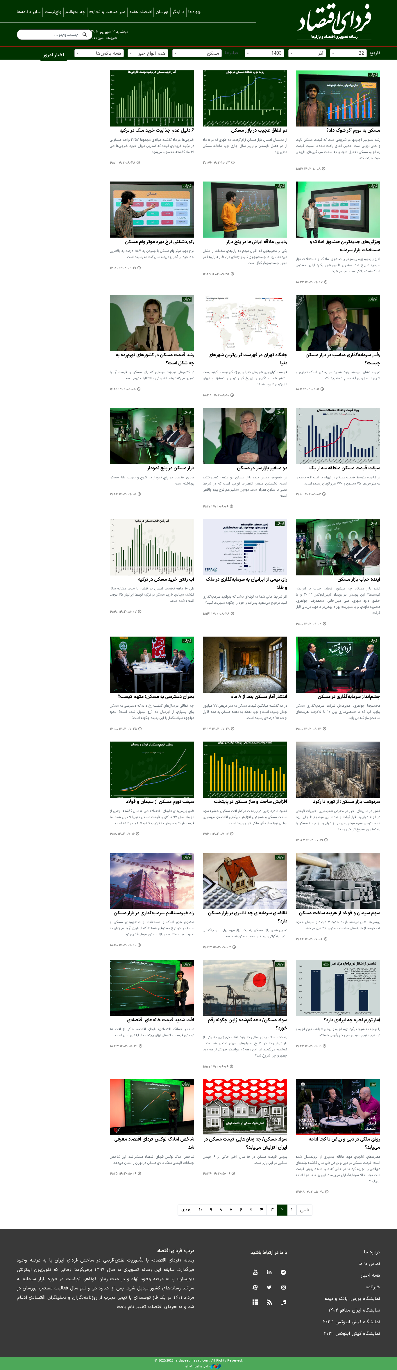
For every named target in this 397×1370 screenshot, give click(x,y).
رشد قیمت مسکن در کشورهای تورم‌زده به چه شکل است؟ (155, 359)
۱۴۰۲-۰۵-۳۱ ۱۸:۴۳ (123, 1046)
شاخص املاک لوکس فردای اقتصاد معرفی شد (154, 1143)
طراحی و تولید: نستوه (197, 1366)
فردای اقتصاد (326, 22)
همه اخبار (370, 1275)
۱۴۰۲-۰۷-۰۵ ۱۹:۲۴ (309, 939)
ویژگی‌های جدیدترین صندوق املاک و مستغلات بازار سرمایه (345, 246)
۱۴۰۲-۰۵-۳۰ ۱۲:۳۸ (310, 1192)
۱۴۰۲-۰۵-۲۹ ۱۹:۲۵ (123, 1173)
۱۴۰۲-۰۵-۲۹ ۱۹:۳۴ (216, 1173)
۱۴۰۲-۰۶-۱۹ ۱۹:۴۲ (308, 1046)
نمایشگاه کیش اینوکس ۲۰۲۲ (352, 1333)
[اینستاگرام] (283, 1288)
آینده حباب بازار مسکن (358, 579)
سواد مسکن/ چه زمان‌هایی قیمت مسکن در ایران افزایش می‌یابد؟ (245, 1143)
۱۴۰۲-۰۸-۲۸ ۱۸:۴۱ (216, 614)
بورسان (162, 12)
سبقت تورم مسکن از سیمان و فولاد (160, 801)
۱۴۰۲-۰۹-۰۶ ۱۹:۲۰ (215, 506)
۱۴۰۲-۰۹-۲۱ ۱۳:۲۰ (123, 268)
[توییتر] (269, 1288)
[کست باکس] (283, 1303)
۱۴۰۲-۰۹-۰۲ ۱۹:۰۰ (308, 624)
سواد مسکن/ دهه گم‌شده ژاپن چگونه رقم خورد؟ (247, 1024)
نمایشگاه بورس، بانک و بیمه (352, 1298)
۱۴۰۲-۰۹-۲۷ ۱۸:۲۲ (309, 282)
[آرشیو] (255, 1303)
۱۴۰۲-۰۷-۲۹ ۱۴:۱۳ (216, 729)
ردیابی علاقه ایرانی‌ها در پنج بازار (256, 241)
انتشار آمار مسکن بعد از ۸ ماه (259, 696)
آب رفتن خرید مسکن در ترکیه (166, 579)
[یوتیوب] (255, 1273)
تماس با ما (369, 1263)
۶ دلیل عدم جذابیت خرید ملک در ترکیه (156, 130)
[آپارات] (255, 1288)
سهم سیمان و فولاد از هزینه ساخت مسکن (339, 913)
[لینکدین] (269, 1273)
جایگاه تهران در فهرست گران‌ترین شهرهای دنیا (247, 359)
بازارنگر (178, 12)
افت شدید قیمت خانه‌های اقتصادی (160, 1020)
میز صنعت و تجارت (107, 12)
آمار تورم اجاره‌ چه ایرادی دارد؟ (351, 1020)
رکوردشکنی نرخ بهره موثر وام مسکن (159, 241)
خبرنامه (373, 1287)
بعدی (186, 1210)
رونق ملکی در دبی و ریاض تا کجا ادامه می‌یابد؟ (344, 1143)
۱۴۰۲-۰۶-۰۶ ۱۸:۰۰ (215, 1066)
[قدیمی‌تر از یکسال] (338, 98)
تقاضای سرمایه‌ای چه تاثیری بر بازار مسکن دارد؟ (247, 917)
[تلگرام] (283, 1273)
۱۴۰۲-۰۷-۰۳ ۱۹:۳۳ (217, 947)
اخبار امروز (53, 54)
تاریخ (375, 52)
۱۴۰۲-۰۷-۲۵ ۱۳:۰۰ (123, 729)
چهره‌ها (194, 12)
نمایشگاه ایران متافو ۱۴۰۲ (354, 1310)
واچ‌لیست (53, 12)
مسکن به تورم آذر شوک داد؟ (353, 130)
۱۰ (201, 1210)
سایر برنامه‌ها (29, 12)
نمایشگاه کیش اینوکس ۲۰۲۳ (351, 1322)
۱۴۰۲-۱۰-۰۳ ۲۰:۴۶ (216, 163)
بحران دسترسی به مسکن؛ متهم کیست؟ (156, 696)
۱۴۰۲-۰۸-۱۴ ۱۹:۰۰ (308, 729)
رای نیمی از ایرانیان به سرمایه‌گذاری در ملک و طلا (246, 583)
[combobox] (348, 53)
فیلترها (231, 52)
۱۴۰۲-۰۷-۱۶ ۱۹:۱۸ (122, 834)
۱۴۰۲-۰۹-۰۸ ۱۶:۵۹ (123, 389)
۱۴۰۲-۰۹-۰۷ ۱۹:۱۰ (308, 494)
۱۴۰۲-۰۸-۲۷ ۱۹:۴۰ (123, 612)
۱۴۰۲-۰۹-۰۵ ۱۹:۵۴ (123, 494)
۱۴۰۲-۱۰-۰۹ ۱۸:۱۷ (308, 169)
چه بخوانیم (75, 12)
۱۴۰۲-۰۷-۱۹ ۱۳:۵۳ (309, 840)
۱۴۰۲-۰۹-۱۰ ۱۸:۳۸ (216, 395)
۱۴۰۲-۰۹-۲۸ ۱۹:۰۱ (122, 163)
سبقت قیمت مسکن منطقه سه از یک (344, 468)
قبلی (304, 1210)
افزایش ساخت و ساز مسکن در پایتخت (250, 801)
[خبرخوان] (269, 1303)
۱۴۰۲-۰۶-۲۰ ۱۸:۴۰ (123, 945)
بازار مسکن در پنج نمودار (170, 468)
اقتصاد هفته (140, 12)
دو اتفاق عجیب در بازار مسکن (259, 130)
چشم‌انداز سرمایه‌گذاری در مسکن (349, 696)
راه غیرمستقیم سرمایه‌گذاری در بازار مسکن (154, 913)
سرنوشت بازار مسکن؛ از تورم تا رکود (346, 801)
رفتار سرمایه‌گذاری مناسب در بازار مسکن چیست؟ (342, 359)
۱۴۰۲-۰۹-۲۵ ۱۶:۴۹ (216, 274)
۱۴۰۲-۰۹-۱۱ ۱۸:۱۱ (307, 389)
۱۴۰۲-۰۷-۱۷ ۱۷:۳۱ (216, 834)
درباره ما (372, 1252)
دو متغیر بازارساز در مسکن (262, 468)
